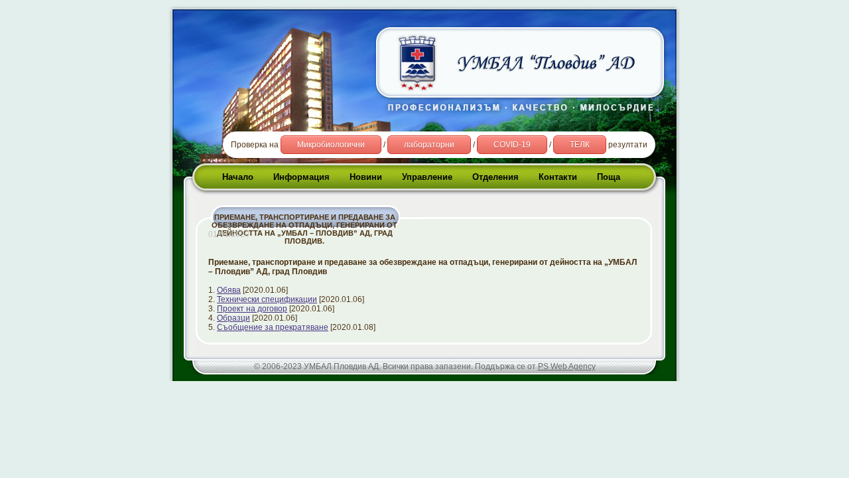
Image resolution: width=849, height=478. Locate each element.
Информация (301, 177)
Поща (608, 177)
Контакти (558, 177)
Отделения (495, 177)
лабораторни (429, 144)
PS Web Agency (567, 366)
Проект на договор (252, 308)
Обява (229, 290)
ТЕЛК (580, 144)
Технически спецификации (267, 299)
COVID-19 (512, 144)
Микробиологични (331, 144)
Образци (233, 318)
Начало (237, 177)
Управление (427, 177)
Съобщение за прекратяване (272, 327)
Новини (366, 177)
